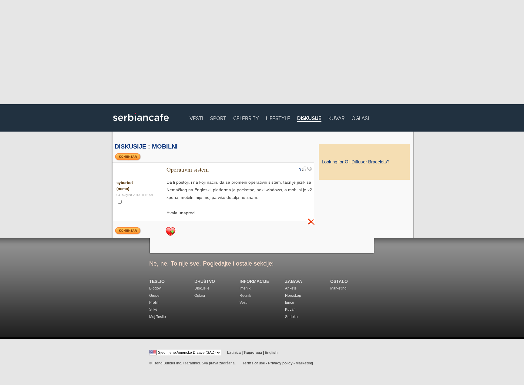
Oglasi (360, 117)
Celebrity (246, 117)
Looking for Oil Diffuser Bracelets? (355, 161)
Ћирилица (253, 352)
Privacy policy (280, 363)
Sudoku (291, 317)
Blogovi (155, 288)
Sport (218, 117)
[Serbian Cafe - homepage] (141, 123)
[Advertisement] (262, 53)
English (271, 352)
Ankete (291, 288)
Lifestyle (278, 117)
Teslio (157, 281)
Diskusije (309, 118)
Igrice (289, 302)
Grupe (154, 295)
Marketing (338, 288)
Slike (153, 309)
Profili (154, 302)
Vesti (196, 117)
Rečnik (245, 295)
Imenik (245, 288)
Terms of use (254, 363)
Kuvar (336, 117)
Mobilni (165, 146)
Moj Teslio (157, 317)
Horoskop (293, 295)
